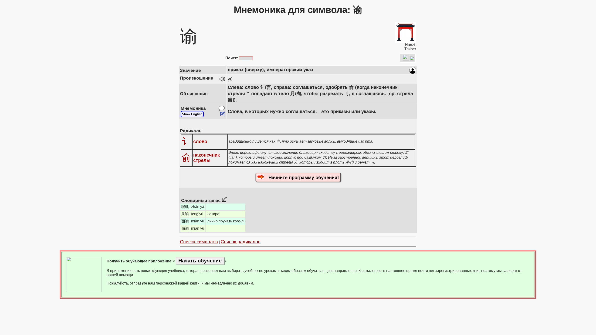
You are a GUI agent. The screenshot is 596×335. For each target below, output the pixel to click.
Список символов (199, 241)
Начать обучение (200, 261)
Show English (192, 114)
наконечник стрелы (206, 157)
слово (200, 141)
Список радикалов (241, 241)
